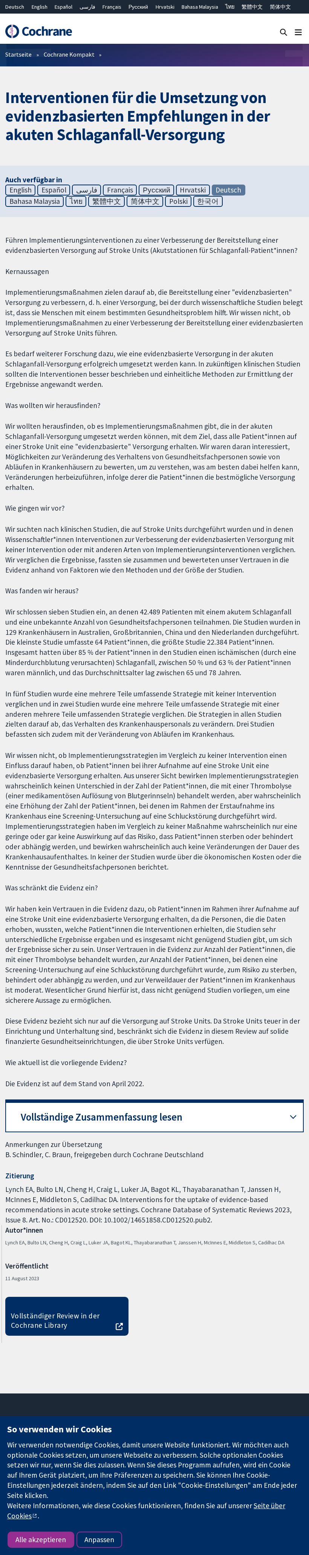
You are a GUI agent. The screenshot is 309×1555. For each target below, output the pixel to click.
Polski (178, 201)
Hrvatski (165, 6)
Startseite (18, 54)
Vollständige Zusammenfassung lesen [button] (101, 1117)
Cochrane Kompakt (69, 54)
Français (111, 6)
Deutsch (14, 6)
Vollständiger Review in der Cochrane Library (55, 1320)
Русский (138, 6)
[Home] (38, 31)
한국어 (208, 201)
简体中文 (280, 6)
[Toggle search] (283, 31)
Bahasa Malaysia (200, 6)
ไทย (229, 6)
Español (63, 6)
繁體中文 (252, 6)
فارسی (87, 6)
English (39, 6)
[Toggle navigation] (298, 31)
